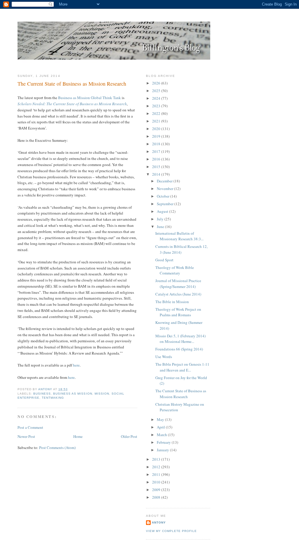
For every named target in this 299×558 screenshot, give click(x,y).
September (165, 203)
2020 (156, 128)
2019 (156, 136)
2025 (156, 90)
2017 (156, 151)
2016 (156, 159)
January (163, 449)
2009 (156, 489)
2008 (156, 497)
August (163, 211)
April (161, 427)
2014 (156, 174)
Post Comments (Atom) (57, 447)
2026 (156, 83)
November (165, 188)
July (160, 219)
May (161, 419)
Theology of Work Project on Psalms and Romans (178, 312)
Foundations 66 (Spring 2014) (179, 349)
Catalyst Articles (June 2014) (178, 294)
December (165, 181)
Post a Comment (30, 427)
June (161, 226)
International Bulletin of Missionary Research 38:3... (179, 236)
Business (42, 393)
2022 (156, 113)
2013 (156, 459)
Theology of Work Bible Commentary (174, 270)
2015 (156, 166)
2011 (156, 474)
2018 (156, 143)
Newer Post (26, 436)
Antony (159, 522)
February (164, 442)
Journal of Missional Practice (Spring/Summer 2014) (178, 283)
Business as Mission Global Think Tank (89, 97)
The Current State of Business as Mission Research (180, 393)
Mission (102, 393)
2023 (156, 105)
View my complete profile (171, 531)
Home (78, 436)
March (162, 434)
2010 (156, 482)
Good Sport (164, 259)
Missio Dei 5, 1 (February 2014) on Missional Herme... (180, 338)
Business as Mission (72, 393)
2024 (156, 98)
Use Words (163, 356)
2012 (156, 466)
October (163, 196)
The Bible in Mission (172, 301)
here (76, 365)
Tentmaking (53, 397)
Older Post (129, 436)
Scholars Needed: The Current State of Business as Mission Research (72, 103)
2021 (156, 121)
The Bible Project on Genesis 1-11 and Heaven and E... (182, 367)
